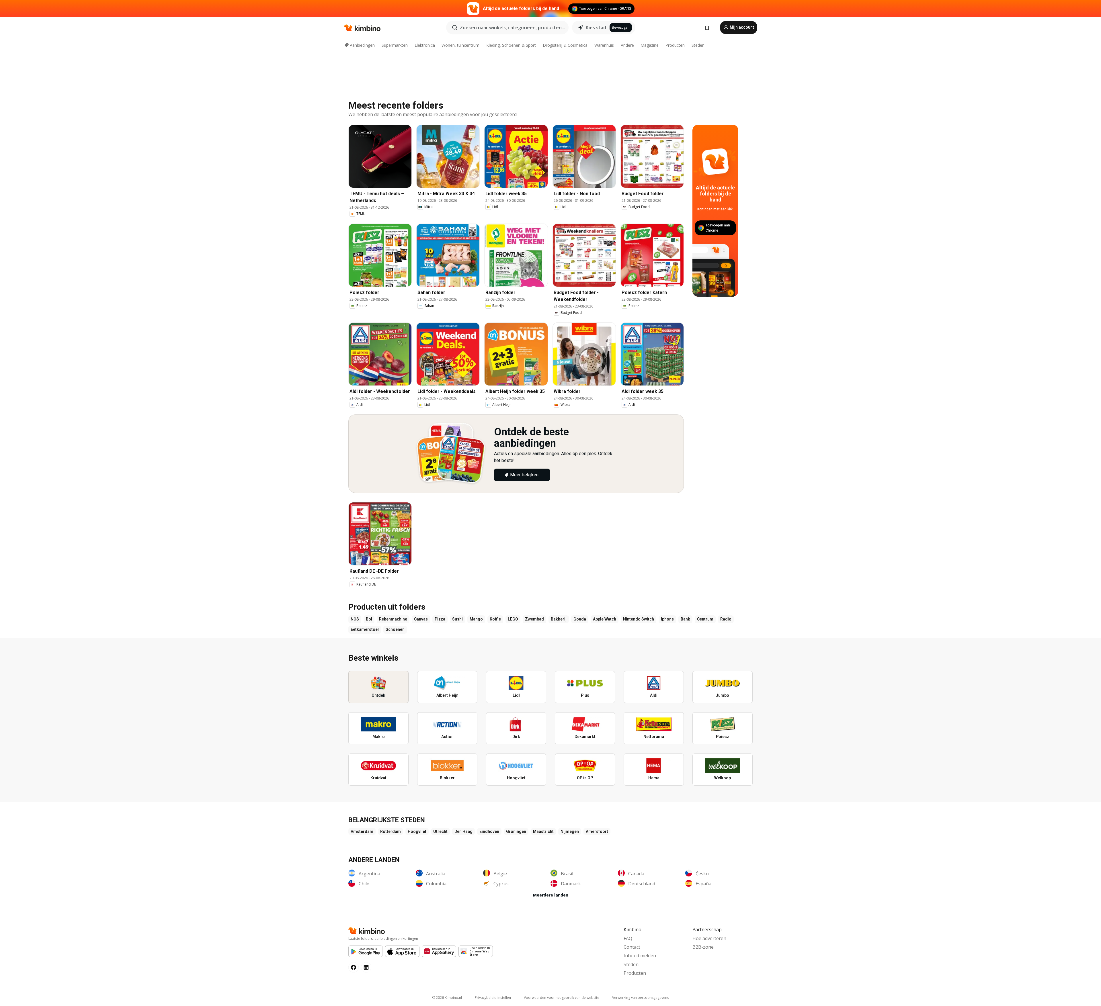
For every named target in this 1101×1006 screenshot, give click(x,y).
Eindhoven (489, 831)
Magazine (650, 45)
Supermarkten (395, 45)
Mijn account (741, 27)
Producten (675, 45)
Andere (627, 45)
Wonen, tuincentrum (460, 45)
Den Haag (463, 831)
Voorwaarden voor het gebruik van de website (561, 997)
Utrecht (440, 831)
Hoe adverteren (709, 938)
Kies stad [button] (596, 27)
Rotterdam (390, 831)
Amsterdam (362, 831)
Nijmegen (570, 831)
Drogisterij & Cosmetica (565, 45)
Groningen (516, 831)
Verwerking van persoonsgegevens (640, 997)
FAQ (628, 938)
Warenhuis (604, 45)
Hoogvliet (417, 831)
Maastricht (543, 831)
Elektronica (425, 45)
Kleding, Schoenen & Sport (511, 45)
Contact (632, 947)
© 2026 (447, 997)
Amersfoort (597, 831)
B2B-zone (703, 947)
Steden (698, 45)
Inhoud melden (640, 955)
